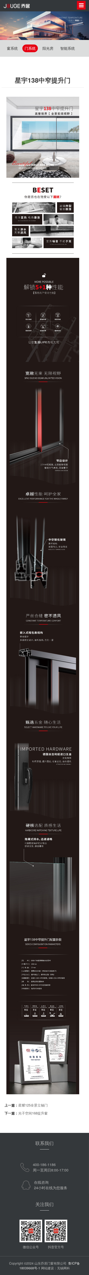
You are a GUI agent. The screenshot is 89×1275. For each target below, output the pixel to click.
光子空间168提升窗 (33, 1113)
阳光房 (47, 48)
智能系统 (67, 48)
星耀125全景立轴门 (33, 1105)
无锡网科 (63, 1268)
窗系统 (12, 48)
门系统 (30, 48)
